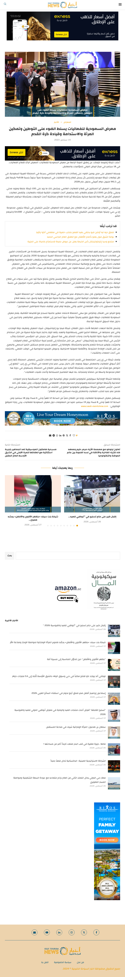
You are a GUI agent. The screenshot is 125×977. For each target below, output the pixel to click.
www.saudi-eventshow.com (94, 406)
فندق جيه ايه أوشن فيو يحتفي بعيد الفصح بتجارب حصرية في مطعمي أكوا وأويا (75, 232)
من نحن (80, 962)
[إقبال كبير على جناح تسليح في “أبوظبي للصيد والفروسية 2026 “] (92, 493)
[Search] (5, 5)
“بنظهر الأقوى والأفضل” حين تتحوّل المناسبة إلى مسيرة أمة (76, 659)
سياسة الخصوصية (62, 962)
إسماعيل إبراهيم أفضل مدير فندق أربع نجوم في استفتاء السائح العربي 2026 (69, 693)
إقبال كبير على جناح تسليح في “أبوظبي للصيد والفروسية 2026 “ (74, 625)
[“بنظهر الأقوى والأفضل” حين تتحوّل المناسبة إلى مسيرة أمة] (114, 665)
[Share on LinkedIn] (60, 435)
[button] (9, 500)
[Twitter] (84, 932)
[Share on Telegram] (54, 435)
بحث (9, 555)
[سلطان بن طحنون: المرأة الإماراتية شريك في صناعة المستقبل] (114, 732)
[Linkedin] (59, 932)
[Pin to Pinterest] (64, 435)
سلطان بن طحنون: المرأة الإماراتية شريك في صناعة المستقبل (76, 727)
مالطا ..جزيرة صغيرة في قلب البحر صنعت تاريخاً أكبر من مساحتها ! (74, 744)
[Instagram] (72, 932)
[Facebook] (96, 932)
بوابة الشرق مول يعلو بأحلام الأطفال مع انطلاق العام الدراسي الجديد (80, 237)
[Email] (34, 932)
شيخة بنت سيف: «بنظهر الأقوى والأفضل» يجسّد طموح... (33, 518)
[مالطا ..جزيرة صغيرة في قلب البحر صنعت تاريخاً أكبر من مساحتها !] (114, 749)
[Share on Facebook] (70, 435)
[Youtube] (47, 932)
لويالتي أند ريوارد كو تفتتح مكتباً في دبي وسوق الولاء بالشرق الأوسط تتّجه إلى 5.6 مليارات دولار (59, 676)
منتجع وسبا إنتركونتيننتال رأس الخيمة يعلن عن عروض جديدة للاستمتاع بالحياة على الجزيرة (71, 242)
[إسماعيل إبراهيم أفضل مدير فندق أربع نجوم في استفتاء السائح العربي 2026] (114, 699)
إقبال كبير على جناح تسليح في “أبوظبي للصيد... (92, 517)
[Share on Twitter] (67, 435)
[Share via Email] (50, 435)
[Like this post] (74, 435)
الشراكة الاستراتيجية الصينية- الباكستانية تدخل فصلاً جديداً (78, 761)
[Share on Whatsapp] (57, 435)
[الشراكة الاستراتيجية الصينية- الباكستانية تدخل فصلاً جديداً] (114, 766)
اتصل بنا (45, 962)
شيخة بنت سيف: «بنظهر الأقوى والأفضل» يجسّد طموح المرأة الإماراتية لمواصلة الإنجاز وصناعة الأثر (58, 642)
